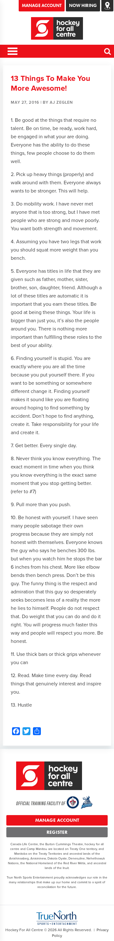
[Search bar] (108, 54)
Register (57, 832)
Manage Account (41, 5)
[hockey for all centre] (57, 28)
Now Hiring (83, 5)
